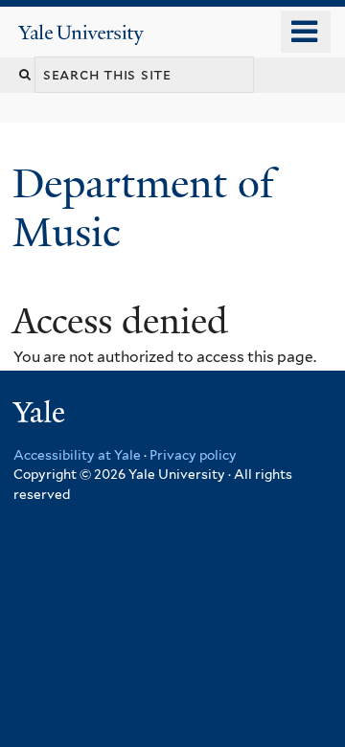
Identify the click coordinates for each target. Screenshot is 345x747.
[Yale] (41, 415)
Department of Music (143, 207)
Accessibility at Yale (77, 455)
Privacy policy (193, 455)
